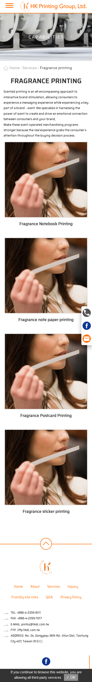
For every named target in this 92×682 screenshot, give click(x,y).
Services (29, 68)
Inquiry (72, 586)
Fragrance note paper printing (46, 320)
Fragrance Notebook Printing (46, 224)
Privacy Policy (70, 597)
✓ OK (71, 677)
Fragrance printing (56, 68)
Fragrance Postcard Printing (46, 415)
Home (14, 68)
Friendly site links (24, 597)
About (35, 586)
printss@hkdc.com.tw (35, 624)
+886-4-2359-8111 (29, 612)
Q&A (49, 597)
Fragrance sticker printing (46, 511)
